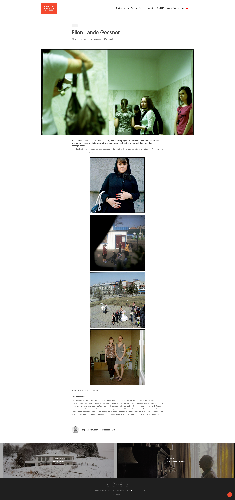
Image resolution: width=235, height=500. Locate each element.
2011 (74, 26)
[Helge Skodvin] (59, 460)
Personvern (117, 495)
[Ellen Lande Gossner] (176, 460)
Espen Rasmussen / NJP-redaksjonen (88, 39)
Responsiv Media (139, 490)
